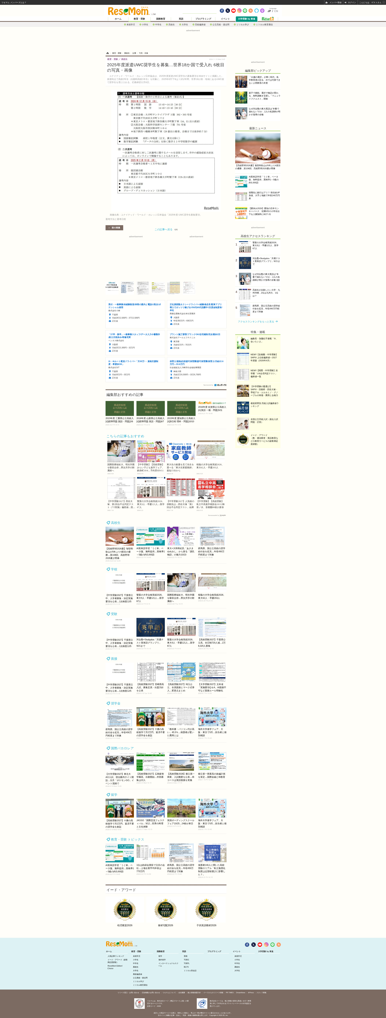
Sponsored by (208, 385)
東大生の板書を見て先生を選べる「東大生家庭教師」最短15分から (180, 467)
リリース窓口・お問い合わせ (128, 992)
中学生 (158, 24)
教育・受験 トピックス (127, 839)
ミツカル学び (242, 24)
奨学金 (115, 703)
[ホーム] (107, 53)
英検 (185, 956)
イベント (225, 19)
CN (276, 11)
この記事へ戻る (166, 229)
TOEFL (187, 963)
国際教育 (160, 19)
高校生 (171, 24)
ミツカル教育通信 (264, 24)
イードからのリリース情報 (213, 992)
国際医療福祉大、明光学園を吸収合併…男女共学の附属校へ (120, 467)
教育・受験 (139, 19)
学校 (114, 569)
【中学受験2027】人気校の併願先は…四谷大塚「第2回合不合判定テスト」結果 (180, 504)
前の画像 (116, 227)
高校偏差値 (200, 24)
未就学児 (131, 24)
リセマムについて (169, 992)
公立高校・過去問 (220, 24)
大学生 (185, 24)
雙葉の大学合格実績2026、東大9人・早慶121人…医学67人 (151, 504)
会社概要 (181, 992)
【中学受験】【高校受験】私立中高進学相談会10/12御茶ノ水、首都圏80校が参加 (210, 504)
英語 (181, 19)
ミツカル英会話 (190, 971)
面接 (114, 658)
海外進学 (162, 960)
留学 (114, 794)
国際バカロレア (122, 748)
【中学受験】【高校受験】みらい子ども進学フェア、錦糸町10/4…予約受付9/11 (150, 467)
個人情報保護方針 (194, 992)
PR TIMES (230, 992)
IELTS (186, 967)
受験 (114, 614)
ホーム (118, 19)
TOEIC (186, 960)
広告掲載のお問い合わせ (151, 992)
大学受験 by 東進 (246, 19)
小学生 (145, 24)
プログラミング (203, 19)
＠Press (251, 992)
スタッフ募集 (261, 992)
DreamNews (240, 992)
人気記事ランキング (116, 956)
